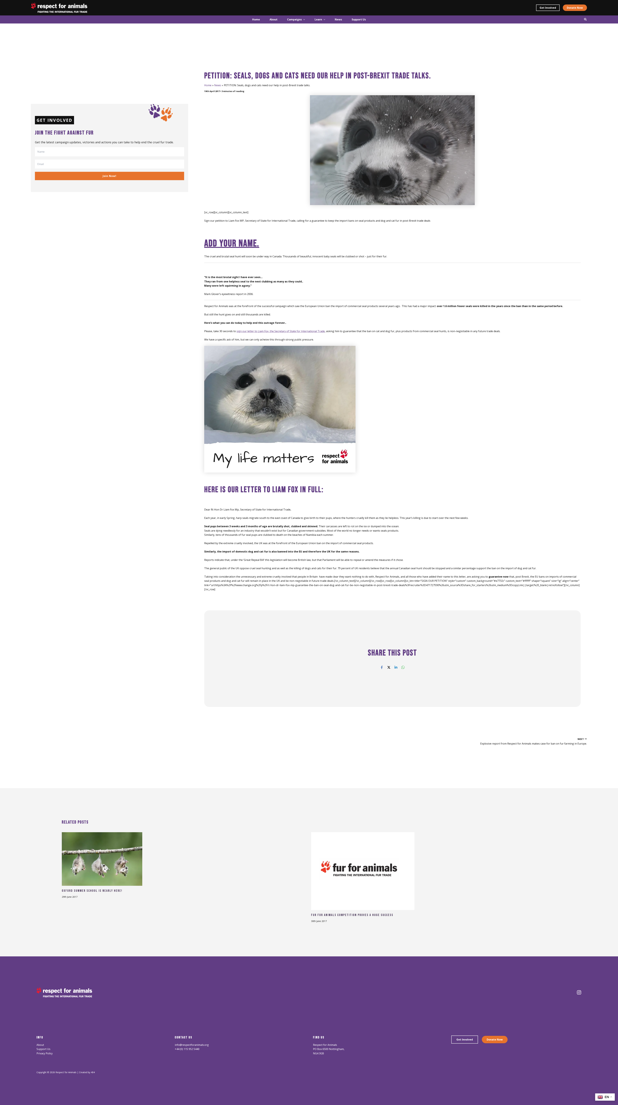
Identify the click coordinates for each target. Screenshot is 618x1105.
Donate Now (495, 1039)
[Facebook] (381, 667)
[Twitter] (388, 667)
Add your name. (231, 243)
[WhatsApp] (403, 667)
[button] (548, 8)
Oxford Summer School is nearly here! (92, 891)
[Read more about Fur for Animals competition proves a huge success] (362, 871)
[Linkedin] (396, 667)
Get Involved (464, 1039)
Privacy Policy (45, 1053)
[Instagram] (579, 992)
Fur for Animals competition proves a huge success (352, 915)
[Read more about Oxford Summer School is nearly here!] (102, 858)
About (40, 1045)
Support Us (43, 1049)
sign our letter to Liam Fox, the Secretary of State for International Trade (281, 331)
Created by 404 (87, 1072)
